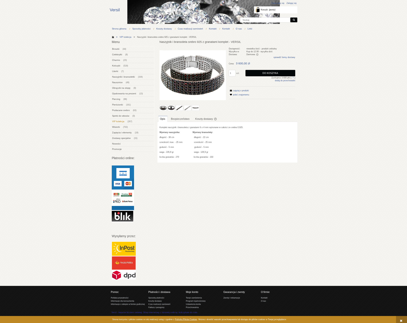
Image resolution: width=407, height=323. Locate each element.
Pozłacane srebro (121, 110)
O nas (263, 301)
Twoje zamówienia (194, 298)
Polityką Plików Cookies (186, 319)
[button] (239, 90)
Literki (115, 71)
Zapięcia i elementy (122, 132)
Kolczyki (116, 65)
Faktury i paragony (156, 307)
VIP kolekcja (118, 121)
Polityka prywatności (119, 298)
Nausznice (117, 82)
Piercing (116, 99)
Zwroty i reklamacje (231, 298)
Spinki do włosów (120, 116)
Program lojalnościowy (196, 301)
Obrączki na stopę (121, 88)
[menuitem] (120, 29)
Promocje (117, 149)
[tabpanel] (227, 142)
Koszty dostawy (155, 301)
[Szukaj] (293, 20)
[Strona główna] (112, 37)
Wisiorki (116, 127)
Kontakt (264, 298)
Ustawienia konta (193, 304)
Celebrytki (117, 54)
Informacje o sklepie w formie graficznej (128, 304)
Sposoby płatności (156, 298)
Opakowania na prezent (124, 93)
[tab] (162, 119)
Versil (115, 9)
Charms (116, 60)
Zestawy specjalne (121, 138)
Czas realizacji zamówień (159, 304)
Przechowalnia (192, 307)
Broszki (115, 49)
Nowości (116, 143)
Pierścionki (117, 104)
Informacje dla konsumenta (122, 301)
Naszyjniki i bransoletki (123, 76)
